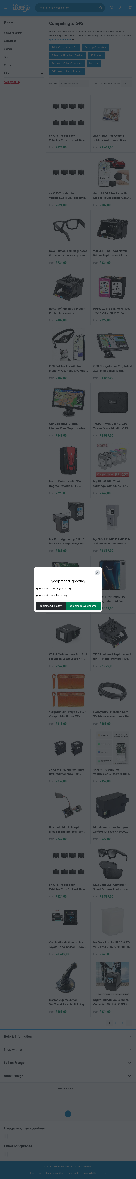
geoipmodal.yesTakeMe (83, 605)
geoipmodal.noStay (51, 605)
